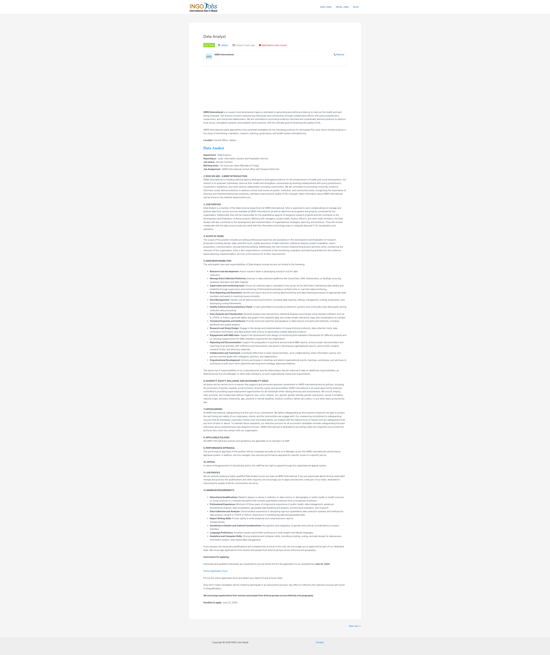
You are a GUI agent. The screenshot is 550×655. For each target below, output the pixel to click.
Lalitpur (224, 45)
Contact (320, 642)
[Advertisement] (275, 90)
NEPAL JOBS (342, 7)
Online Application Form (215, 571)
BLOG (356, 7)
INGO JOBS (326, 7)
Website (340, 54)
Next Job (355, 626)
